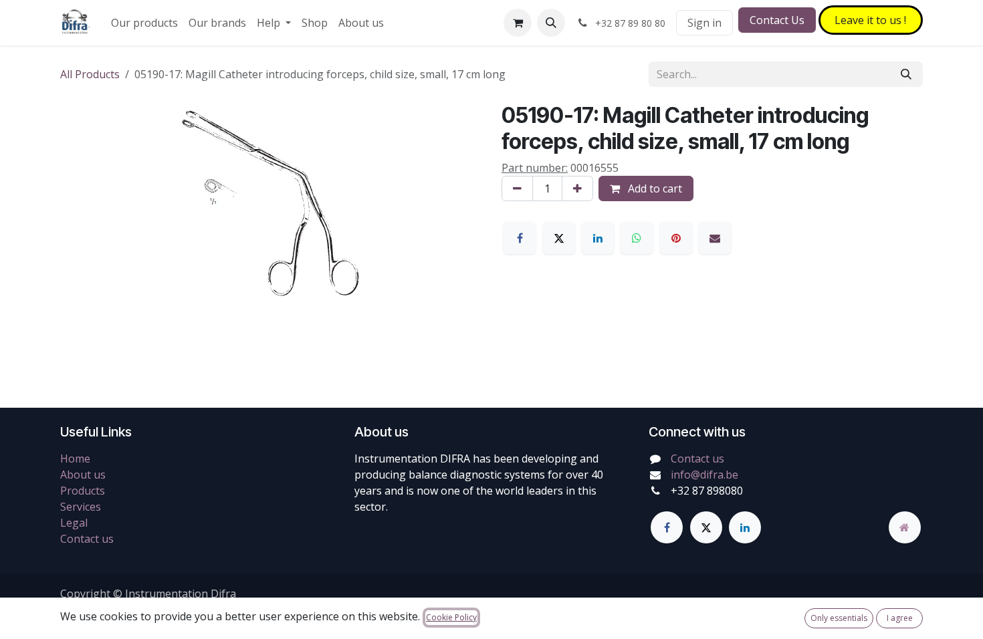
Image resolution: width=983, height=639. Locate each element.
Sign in (704, 22)
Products (82, 490)
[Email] (715, 238)
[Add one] (577, 188)
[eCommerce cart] (518, 23)
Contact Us (777, 20)
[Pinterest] (676, 238)
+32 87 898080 (707, 490)
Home (75, 458)
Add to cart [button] (653, 188)
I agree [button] (900, 618)
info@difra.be (704, 474)
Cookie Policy (451, 617)
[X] (559, 238)
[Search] (906, 74)
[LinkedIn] (598, 238)
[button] (551, 23)
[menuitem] (144, 22)
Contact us (87, 538)
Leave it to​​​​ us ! (870, 20)
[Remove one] (517, 188)
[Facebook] (520, 238)
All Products (90, 74)
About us (83, 474)
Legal (74, 522)
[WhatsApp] (637, 238)
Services (80, 506)
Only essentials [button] (838, 618)
